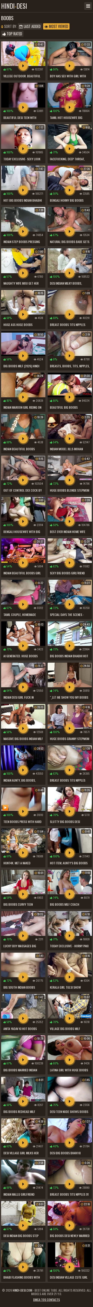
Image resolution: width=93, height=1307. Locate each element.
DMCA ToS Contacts (46, 1299)
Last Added (32, 26)
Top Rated (14, 33)
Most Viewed (58, 26)
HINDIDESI (14, 6)
